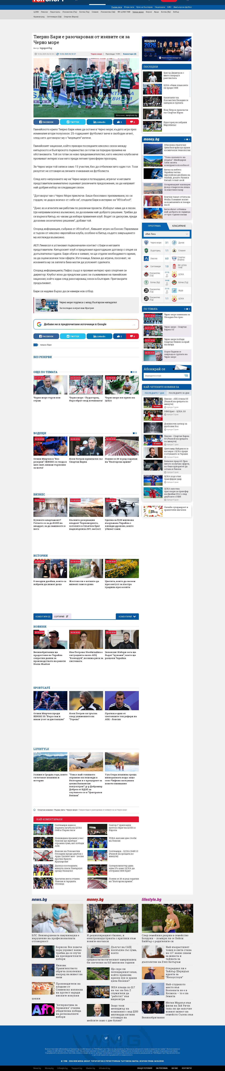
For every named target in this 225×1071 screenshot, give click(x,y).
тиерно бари (46, 345)
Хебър (176, 12)
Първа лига (116, 7)
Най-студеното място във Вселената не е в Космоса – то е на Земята (177, 990)
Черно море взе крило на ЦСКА (120, 399)
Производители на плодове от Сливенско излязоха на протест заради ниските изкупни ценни (57, 991)
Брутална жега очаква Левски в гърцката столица (67, 881)
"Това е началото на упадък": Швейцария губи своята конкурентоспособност (176, 161)
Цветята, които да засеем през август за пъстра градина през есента (120, 584)
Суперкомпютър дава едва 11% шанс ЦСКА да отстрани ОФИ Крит (122, 868)
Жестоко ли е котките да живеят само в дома (84, 583)
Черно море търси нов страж (46, 399)
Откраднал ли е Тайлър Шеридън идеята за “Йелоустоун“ (177, 973)
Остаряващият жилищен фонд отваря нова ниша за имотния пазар (177, 187)
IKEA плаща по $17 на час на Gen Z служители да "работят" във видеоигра (123, 993)
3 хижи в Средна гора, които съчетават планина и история (50, 777)
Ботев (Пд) (84, 12)
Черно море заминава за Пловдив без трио (177, 315)
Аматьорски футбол (183, 7)
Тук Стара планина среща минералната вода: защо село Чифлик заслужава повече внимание (120, 779)
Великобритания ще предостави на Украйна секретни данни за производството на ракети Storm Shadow (49, 658)
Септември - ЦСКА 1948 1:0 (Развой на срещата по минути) (123, 854)
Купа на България (144, 7)
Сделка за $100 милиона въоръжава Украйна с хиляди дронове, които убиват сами (119, 524)
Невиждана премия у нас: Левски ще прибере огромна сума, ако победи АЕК (69, 842)
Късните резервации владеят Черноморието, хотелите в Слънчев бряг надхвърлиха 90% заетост (85, 524)
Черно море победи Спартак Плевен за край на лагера (176, 342)
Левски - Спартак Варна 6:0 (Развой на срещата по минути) (176, 439)
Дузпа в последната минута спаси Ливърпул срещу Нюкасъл (68, 868)
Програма (154, 226)
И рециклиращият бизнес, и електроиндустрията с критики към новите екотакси (111, 938)
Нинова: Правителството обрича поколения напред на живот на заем (69, 971)
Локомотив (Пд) (69, 12)
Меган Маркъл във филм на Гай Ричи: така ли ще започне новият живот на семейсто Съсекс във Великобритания (167, 1010)
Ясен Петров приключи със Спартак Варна (86, 460)
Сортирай (59, 617)
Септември (155, 266)
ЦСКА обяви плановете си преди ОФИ (176, 86)
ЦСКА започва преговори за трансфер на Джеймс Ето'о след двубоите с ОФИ (176, 492)
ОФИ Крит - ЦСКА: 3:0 (175, 411)
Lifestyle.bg (62, 1068)
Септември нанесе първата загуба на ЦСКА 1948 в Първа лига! (68, 828)
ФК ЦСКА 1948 (124, 12)
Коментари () (129, 54)
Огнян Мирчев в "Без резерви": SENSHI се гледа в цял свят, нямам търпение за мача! (50, 463)
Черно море (138, 12)
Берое (149, 12)
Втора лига (129, 7)
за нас (174, 1068)
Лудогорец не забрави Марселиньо (175, 123)
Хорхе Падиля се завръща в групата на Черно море (175, 354)
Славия (95, 12)
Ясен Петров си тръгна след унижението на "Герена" (83, 716)
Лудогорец (55, 12)
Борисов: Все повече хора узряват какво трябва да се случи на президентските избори (69, 952)
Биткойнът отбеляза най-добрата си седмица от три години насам (177, 212)
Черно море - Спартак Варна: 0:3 (175, 328)
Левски (44, 12)
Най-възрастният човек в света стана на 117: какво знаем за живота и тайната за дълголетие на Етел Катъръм (167, 954)
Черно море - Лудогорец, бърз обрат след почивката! (85, 399)
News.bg (37, 1068)
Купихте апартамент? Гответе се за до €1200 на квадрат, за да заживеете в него (49, 524)
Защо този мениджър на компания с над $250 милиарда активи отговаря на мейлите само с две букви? (112, 1013)
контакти (187, 1068)
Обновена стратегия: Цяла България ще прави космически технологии (177, 147)
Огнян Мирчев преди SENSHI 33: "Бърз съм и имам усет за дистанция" (48, 716)
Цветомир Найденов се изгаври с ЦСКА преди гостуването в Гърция (176, 451)
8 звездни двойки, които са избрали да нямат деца (49, 583)
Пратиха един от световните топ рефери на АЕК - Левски (121, 716)
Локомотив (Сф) (108, 12)
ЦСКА (36, 12)
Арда (156, 12)
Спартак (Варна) (71, 17)
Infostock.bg (104, 1068)
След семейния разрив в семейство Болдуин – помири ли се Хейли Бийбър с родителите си (165, 938)
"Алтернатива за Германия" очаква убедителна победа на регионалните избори (68, 1010)
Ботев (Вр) (166, 12)
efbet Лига (150, 234)
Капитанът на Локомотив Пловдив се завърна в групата (176, 100)
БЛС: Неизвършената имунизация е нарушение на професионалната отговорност (55, 938)
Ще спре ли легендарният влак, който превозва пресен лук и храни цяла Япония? (124, 974)
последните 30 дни (179, 393)
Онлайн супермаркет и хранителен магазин (176, 508)
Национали (160, 7)
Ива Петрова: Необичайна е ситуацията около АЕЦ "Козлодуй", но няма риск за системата (86, 657)
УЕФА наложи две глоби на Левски (122, 839)
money (152, 139)
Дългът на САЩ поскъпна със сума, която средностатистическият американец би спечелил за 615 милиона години (112, 954)
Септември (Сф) (54, 17)
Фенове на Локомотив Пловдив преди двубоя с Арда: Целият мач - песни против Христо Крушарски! (69, 856)
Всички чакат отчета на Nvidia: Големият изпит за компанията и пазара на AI (177, 200)
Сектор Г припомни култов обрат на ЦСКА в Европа (122, 828)
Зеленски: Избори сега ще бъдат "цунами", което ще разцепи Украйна (120, 655)
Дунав (181, 243)
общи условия (144, 1068)
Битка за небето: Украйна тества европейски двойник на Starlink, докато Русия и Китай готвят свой (177, 174)
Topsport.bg (76, 1068)
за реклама (162, 1068)
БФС (169, 7)
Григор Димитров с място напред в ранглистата (174, 75)
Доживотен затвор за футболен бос (175, 425)
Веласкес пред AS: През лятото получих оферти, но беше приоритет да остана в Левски (177, 465)
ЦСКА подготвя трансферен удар (173, 477)
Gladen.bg (90, 1068)
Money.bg (49, 1068)
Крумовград (39, 17)
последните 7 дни (154, 393)
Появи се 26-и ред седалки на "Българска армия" (121, 460)
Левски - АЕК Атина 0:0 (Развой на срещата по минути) (176, 401)
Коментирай (125, 617)
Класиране (179, 226)
